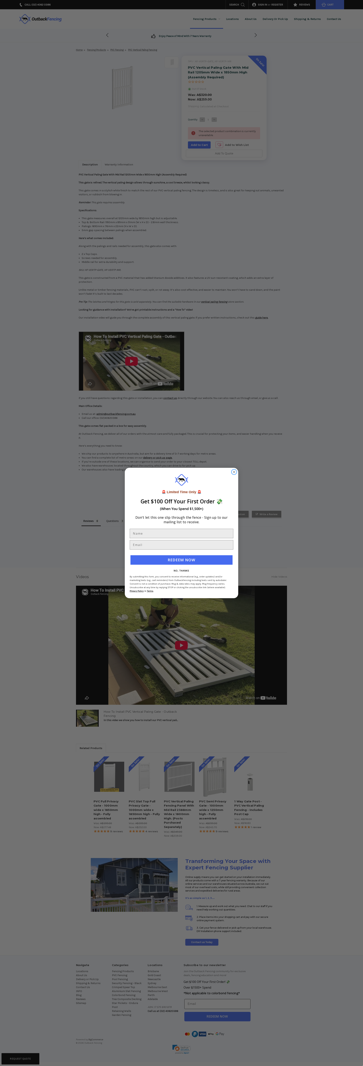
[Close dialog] (234, 472)
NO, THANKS (181, 570)
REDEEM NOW (181, 559)
